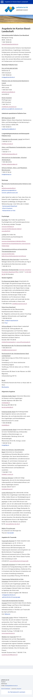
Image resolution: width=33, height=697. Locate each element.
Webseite (7, 614)
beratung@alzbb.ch (7, 407)
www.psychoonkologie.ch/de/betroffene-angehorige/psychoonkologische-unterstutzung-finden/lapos (16, 243)
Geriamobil (10, 533)
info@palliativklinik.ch (8, 595)
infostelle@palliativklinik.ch (10, 44)
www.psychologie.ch (8, 226)
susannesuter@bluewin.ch (10, 654)
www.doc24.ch (6, 231)
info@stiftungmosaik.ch (9, 342)
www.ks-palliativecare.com (10, 192)
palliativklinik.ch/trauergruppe (11, 597)
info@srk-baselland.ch (11, 320)
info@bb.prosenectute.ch (19, 303)
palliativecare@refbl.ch (9, 188)
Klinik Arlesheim (7, 208)
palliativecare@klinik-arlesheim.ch (12, 109)
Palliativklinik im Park (8, 210)
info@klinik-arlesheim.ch (9, 106)
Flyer (6, 323)
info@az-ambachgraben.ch (9, 164)
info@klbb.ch (5, 425)
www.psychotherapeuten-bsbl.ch (11, 229)
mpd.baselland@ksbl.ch (9, 129)
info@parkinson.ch (7, 489)
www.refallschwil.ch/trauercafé (18, 561)
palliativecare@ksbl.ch (8, 92)
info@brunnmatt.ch (7, 144)
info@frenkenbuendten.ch (9, 154)
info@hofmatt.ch (6, 174)
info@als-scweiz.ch (7, 474)
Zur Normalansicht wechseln (16, 692)
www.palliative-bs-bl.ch (13, 524)
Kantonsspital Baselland (9, 206)
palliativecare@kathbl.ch (9, 190)
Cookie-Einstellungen (5, 688)
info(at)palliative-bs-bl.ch (11, 685)
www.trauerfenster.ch (8, 633)
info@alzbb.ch (6, 402)
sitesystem (19, 688)
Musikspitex (5, 387)
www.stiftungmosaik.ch (23, 342)
